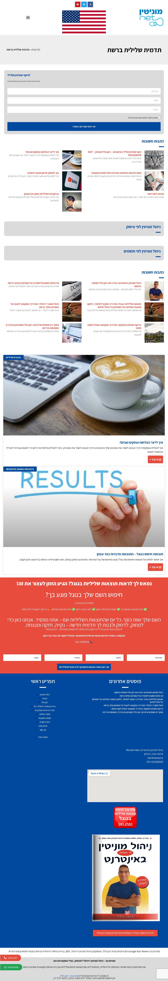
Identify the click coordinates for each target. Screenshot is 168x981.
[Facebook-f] (90, 4)
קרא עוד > (155, 459)
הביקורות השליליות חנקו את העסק (41, 194)
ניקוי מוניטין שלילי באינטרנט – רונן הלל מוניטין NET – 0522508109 (114, 153)
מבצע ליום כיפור (155, 194)
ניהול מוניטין (45, 694)
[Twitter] (84, 4)
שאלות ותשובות (45, 718)
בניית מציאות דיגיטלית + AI (45, 706)
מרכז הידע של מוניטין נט (44, 710)
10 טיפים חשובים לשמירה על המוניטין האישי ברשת (33, 283)
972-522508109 (155, 762)
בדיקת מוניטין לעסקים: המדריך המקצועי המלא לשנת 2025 (114, 326)
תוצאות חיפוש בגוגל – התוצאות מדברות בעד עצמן (130, 554)
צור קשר (43, 730)
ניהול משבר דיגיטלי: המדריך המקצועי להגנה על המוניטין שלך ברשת (34, 305)
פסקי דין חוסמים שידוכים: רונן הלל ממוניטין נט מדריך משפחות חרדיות (32, 326)
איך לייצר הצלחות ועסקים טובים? (42, 152)
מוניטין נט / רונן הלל (70, 976)
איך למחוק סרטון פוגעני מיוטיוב (43, 173)
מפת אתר (43, 737)
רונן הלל (45, 702)
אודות (44, 698)
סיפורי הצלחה (44, 714)
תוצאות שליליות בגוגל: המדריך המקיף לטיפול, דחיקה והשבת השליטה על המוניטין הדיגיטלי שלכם (114, 305)
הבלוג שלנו (43, 726)
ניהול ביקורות (45, 722)
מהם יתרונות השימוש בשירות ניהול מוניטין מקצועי (116, 173)
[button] (28, 17)
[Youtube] (78, 4)
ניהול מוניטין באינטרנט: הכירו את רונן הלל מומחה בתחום (116, 284)
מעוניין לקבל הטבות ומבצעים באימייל (143, 117)
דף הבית (36, 49)
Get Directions (155, 758)
